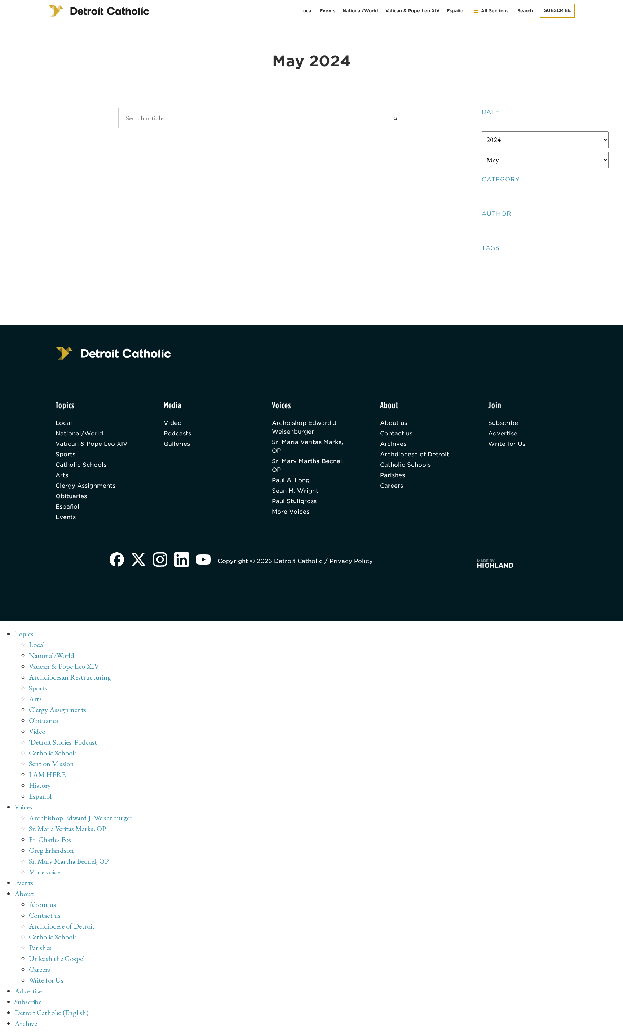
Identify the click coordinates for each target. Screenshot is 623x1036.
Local (306, 10)
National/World (360, 10)
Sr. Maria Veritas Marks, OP (307, 446)
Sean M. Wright (295, 490)
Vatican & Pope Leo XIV (412, 10)
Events (327, 10)
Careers (391, 485)
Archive (25, 1023)
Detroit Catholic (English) (51, 1012)
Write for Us (506, 443)
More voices (46, 872)
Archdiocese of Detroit (414, 454)
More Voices (290, 511)
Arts (62, 475)
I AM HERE (47, 774)
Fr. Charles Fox (50, 839)
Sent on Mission (51, 763)
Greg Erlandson (51, 850)
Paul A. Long (291, 480)
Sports (65, 454)
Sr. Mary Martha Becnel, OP (308, 465)
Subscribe (557, 10)
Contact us (396, 433)
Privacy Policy (351, 561)
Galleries (177, 443)
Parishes (392, 475)
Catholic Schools (81, 464)
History (40, 785)
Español (456, 10)
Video (173, 423)
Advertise (502, 433)
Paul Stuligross (294, 501)
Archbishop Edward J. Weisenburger (305, 427)
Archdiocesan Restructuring (70, 677)
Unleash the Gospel (57, 958)
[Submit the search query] (395, 118)
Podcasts (177, 433)
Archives (393, 443)
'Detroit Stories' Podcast (63, 742)
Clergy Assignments (85, 485)
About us (393, 423)
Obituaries (71, 496)
